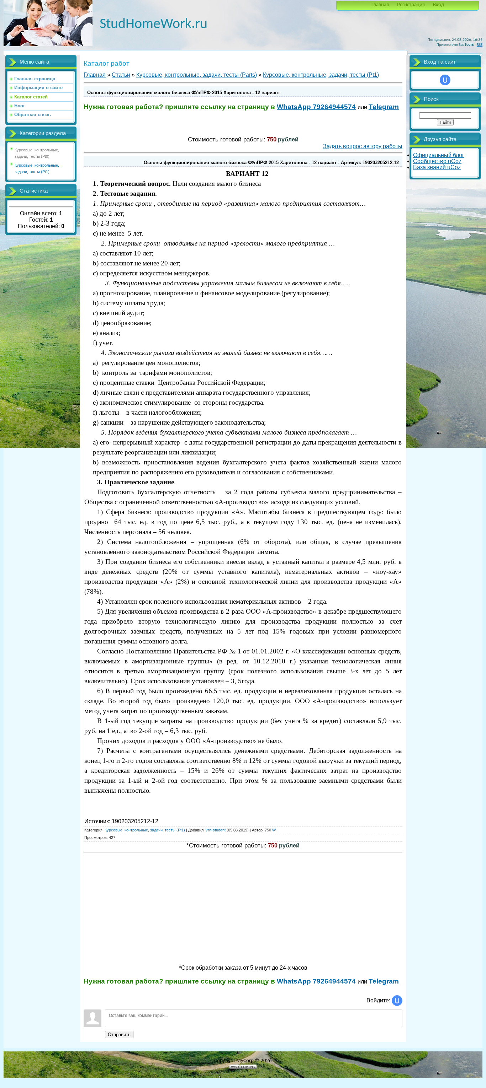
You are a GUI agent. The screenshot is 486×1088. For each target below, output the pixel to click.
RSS (479, 45)
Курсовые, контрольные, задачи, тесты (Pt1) (321, 75)
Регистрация (411, 4)
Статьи (121, 75)
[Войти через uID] (397, 1000)
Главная (380, 4)
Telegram (384, 107)
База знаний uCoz (437, 167)
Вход (438, 4)
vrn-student (216, 830)
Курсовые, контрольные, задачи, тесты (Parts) (196, 75)
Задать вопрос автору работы (362, 146)
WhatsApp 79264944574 (316, 107)
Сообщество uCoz (437, 161)
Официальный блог (438, 155)
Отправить (119, 1034)
